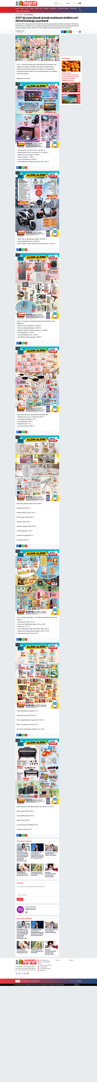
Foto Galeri (18, 14)
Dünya (22, 8)
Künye (57, 960)
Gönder (20, 899)
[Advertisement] (71, 44)
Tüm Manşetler (43, 967)
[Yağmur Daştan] (20, 909)
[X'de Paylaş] (65, 31)
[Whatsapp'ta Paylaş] (67, 31)
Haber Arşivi (43, 970)
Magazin (46, 8)
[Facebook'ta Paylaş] (62, 31)
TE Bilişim (79, 981)
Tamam (77, 984)
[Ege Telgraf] (26, 3)
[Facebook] (16, 973)
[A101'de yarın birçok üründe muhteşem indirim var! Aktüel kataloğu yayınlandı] (37, 48)
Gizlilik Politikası (69, 984)
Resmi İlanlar (53, 8)
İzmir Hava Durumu (44, 960)
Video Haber (73, 8)
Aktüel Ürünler (28, 14)
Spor (41, 8)
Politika (31, 8)
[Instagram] (22, 973)
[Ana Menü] (80, 11)
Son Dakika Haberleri (45, 968)
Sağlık (17, 11)
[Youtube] (27, 973)
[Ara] (79, 8)
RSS (18, 981)
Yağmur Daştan (30, 909)
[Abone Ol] (79, 31)
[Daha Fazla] (70, 31)
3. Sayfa (17, 8)
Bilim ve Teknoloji (24, 11)
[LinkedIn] (25, 973)
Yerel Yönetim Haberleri (63, 8)
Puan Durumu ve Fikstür (45, 965)
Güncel (26, 8)
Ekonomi (37, 8)
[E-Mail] (26, 912)
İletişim (71, 960)
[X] (19, 973)
